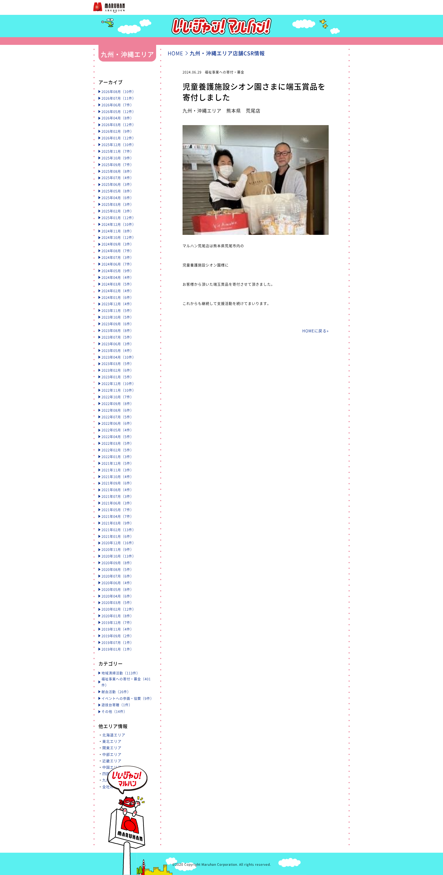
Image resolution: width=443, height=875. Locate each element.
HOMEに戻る (314, 331)
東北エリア (112, 741)
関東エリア (112, 747)
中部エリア (112, 754)
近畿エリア (112, 760)
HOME (175, 53)
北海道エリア (113, 734)
